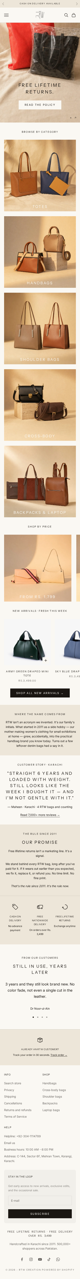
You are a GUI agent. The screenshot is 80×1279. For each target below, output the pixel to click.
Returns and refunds (17, 1110)
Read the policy (40, 104)
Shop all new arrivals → (40, 693)
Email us (9, 1143)
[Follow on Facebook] (22, 1259)
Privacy (9, 1090)
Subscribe (40, 1213)
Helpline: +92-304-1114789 (22, 1136)
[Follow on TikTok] (49, 1259)
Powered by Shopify (58, 1269)
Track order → (58, 1054)
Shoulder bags (52, 1096)
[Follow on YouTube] (40, 1259)
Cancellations (13, 1103)
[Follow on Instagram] (31, 1259)
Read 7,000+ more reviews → (40, 815)
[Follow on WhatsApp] (58, 1259)
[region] (40, 73)
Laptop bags (51, 1110)
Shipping (10, 1096)
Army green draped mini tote (27, 673)
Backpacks (49, 1103)
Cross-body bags (54, 1090)
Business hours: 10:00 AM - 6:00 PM (28, 1149)
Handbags (49, 1083)
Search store (12, 1083)
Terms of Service (15, 1116)
